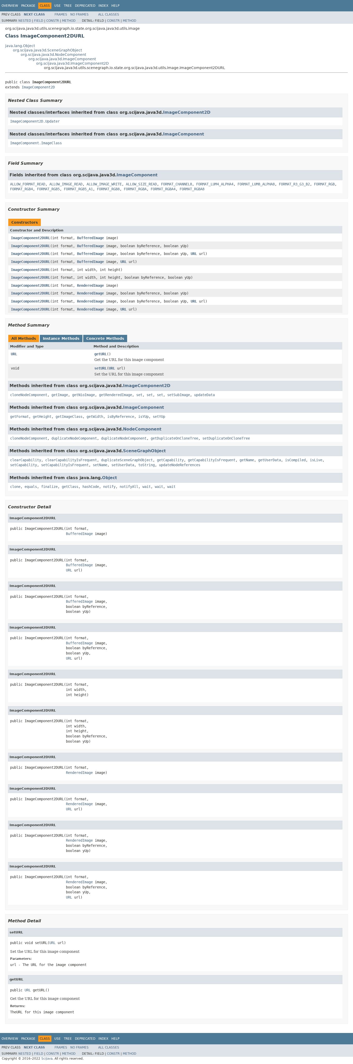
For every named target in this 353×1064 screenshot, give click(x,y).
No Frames (79, 14)
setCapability (23, 465)
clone (15, 487)
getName (247, 460)
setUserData (122, 465)
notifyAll (129, 487)
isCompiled (295, 460)
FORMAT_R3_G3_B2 (294, 184)
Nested (24, 20)
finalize (49, 487)
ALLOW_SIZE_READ (141, 184)
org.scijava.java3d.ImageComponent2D (72, 63)
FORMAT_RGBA (135, 189)
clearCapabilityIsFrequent (71, 460)
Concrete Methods (105, 338)
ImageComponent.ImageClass (36, 143)
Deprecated (85, 5)
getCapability (170, 460)
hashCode (90, 487)
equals (31, 487)
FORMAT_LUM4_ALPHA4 (214, 184)
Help (115, 5)
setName (100, 465)
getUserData (269, 460)
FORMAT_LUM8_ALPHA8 (256, 184)
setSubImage (178, 395)
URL (194, 254)
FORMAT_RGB (324, 184)
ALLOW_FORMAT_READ (27, 184)
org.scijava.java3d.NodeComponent (53, 54)
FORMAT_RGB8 (108, 189)
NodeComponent (142, 429)
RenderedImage (90, 285)
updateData (204, 395)
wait (146, 487)
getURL (100, 354)
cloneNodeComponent (28, 395)
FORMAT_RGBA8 (192, 189)
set (139, 395)
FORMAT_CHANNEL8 (176, 184)
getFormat (19, 416)
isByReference (120, 416)
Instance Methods (61, 338)
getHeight (42, 416)
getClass (70, 487)
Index (103, 5)
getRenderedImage (115, 395)
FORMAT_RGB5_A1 (78, 189)
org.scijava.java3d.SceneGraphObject (47, 50)
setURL (100, 368)
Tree (68, 5)
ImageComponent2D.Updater (35, 121)
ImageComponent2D (38, 87)
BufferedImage (90, 238)
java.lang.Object (20, 46)
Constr (52, 20)
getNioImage (83, 395)
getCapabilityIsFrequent (211, 460)
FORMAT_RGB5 (48, 189)
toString (146, 465)
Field (38, 20)
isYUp (143, 416)
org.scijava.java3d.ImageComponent (62, 59)
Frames (61, 14)
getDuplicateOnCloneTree (174, 438)
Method (68, 20)
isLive (316, 460)
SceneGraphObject (144, 450)
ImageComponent (183, 134)
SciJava (46, 1058)
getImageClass (69, 416)
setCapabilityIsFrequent (65, 465)
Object (109, 477)
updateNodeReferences (179, 465)
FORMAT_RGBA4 (163, 189)
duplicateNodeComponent (74, 438)
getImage (59, 395)
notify (109, 487)
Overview (10, 5)
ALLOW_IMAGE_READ (65, 184)
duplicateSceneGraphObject (127, 460)
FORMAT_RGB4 (21, 189)
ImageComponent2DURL (30, 238)
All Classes (108, 14)
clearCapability (25, 460)
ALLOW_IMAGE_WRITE (104, 184)
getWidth (95, 416)
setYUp (159, 416)
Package (28, 5)
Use (57, 5)
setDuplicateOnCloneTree (226, 438)
